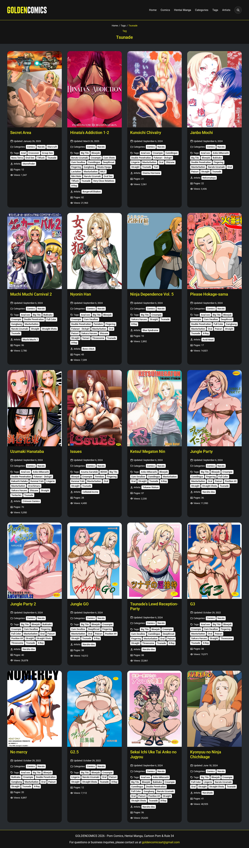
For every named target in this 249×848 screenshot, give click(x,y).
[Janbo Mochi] (214, 89)
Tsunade (51, 157)
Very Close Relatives (103, 180)
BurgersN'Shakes (92, 191)
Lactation (76, 171)
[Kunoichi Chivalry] (154, 89)
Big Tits (85, 153)
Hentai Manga (182, 10)
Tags (215, 10)
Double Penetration (141, 157)
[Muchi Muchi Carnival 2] (34, 251)
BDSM (103, 472)
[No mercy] (34, 709)
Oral (161, 162)
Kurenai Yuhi (37, 481)
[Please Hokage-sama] (214, 251)
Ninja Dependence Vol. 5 (152, 294)
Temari (86, 338)
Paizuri (195, 171)
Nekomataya (209, 177)
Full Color (51, 319)
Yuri (156, 167)
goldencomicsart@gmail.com (161, 842)
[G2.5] (94, 709)
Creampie (96, 157)
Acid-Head (208, 339)
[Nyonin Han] (94, 251)
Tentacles (16, 495)
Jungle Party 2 (23, 604)
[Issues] (94, 408)
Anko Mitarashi (221, 153)
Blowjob (96, 153)
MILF (103, 171)
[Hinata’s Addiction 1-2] (94, 89)
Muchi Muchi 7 (30, 339)
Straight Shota (49, 328)
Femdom (98, 324)
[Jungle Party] (214, 408)
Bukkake (217, 157)
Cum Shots (109, 157)
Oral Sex (30, 157)
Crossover (33, 153)
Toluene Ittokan (151, 487)
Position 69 (230, 481)
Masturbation (91, 171)
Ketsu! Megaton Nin (147, 451)
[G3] (214, 561)
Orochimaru (34, 486)
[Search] (238, 10)
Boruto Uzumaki (79, 157)
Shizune (170, 162)
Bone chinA (88, 348)
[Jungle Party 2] (34, 561)
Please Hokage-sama (209, 294)
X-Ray (74, 185)
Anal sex (145, 153)
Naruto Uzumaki (92, 176)
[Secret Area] (34, 89)
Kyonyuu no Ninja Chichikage (205, 754)
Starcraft (52, 146)
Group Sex (47, 153)
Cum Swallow (78, 162)
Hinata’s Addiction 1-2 (89, 132)
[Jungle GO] (94, 561)
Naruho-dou (209, 492)
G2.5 (74, 752)
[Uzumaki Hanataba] (34, 408)
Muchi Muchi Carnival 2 (31, 294)
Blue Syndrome (150, 330)
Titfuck (41, 157)
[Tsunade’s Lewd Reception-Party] (154, 561)
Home (153, 10)
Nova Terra (17, 157)
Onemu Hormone (151, 173)
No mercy (18, 752)
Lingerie (135, 162)
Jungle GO (79, 604)
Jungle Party (201, 451)
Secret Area (20, 132)
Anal (23, 153)
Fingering (76, 167)
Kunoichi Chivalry (145, 132)
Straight (135, 167)
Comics (165, 10)
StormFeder (29, 163)
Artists (226, 10)
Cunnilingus (94, 162)
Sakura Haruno (89, 333)
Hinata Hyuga (104, 167)
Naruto (41, 146)
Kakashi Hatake (19, 481)
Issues (76, 451)
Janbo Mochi (201, 132)
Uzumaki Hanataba (27, 451)
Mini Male (76, 176)
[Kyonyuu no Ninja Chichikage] (214, 709)
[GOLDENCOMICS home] (27, 10)
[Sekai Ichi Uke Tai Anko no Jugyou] (154, 709)
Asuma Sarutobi (89, 472)
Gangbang (89, 167)
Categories (201, 10)
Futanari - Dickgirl (163, 157)
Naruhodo (208, 792)
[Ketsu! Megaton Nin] (154, 408)
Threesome (98, 338)
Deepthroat (108, 162)
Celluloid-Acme (90, 492)
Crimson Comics (31, 501)
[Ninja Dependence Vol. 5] (154, 251)
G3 (192, 604)
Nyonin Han (80, 294)
